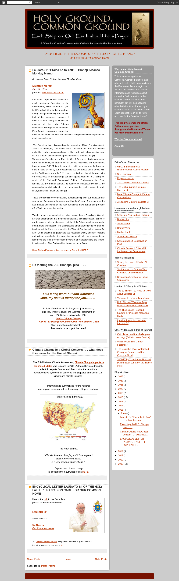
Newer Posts (33, 559)
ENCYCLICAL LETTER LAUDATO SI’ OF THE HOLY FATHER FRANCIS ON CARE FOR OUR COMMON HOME (67, 490)
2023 (121, 376)
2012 (121, 455)
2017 (121, 401)
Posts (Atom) (48, 566)
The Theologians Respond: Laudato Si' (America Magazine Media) (133, 313)
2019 (121, 393)
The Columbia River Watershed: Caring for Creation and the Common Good (133, 352)
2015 (121, 410)
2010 (121, 460)
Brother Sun (123, 219)
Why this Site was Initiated (128, 139)
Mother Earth (123, 232)
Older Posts (101, 559)
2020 (121, 389)
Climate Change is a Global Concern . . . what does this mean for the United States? (67, 351)
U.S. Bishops (124, 174)
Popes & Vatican (125, 178)
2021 (121, 385)
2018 (121, 397)
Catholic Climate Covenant (46, 542)
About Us (119, 146)
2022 (121, 381)
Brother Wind (123, 228)
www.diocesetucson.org (53, 92)
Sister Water (123, 223)
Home (68, 559)
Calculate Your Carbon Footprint (133, 215)
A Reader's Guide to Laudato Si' (133, 202)
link (46, 499)
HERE (85, 472)
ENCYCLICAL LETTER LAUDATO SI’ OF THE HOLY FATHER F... (133, 442)
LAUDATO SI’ (39, 512)
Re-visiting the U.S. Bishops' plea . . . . (59, 265)
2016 (121, 405)
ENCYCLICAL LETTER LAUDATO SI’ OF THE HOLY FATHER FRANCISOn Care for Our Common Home (89, 56)
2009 (121, 464)
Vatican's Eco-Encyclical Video (133, 298)
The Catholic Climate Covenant (133, 182)
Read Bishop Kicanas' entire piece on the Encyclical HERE (60, 250)
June (123, 413)
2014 (121, 451)
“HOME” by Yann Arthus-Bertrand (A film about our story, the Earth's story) (134, 362)
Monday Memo (42, 85)
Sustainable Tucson (127, 236)
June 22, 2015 (39, 89)
